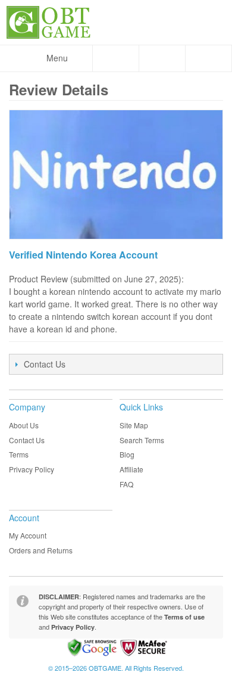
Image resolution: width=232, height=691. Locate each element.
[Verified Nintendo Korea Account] (116, 174)
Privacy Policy (31, 469)
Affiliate (131, 469)
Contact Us (27, 440)
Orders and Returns (41, 550)
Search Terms (142, 440)
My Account (27, 535)
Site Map (134, 425)
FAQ (126, 484)
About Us (24, 425)
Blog (127, 454)
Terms (19, 454)
